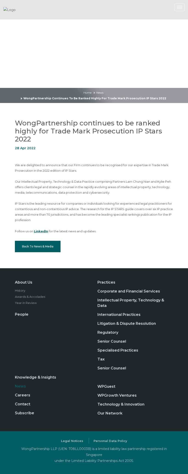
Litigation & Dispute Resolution (126, 323)
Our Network (109, 413)
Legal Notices (72, 441)
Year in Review (26, 303)
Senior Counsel (111, 341)
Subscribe (24, 413)
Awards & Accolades (30, 296)
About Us (23, 282)
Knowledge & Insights (35, 377)
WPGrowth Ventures (117, 395)
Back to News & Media (37, 246)
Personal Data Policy (110, 441)
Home (87, 92)
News (99, 92)
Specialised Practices (117, 350)
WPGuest (106, 386)
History (20, 290)
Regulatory (107, 332)
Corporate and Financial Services (128, 291)
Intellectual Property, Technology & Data (130, 303)
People (21, 314)
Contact (22, 404)
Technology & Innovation (120, 404)
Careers (22, 395)
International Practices (119, 314)
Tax (101, 359)
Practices (106, 282)
